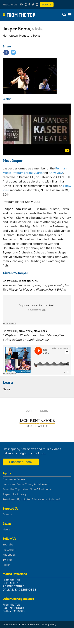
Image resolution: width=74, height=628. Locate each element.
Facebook (9, 554)
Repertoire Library (14, 494)
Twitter (7, 559)
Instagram (9, 549)
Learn (8, 382)
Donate (46, 4)
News (6, 389)
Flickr (6, 564)
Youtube (8, 544)
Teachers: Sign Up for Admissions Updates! (31, 499)
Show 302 (56, 173)
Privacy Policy (49, 624)
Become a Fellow (14, 479)
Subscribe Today (20, 462)
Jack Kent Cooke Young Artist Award (26, 484)
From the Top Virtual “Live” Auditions (27, 489)
